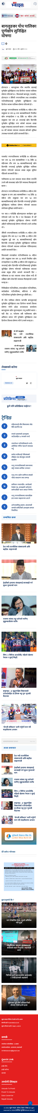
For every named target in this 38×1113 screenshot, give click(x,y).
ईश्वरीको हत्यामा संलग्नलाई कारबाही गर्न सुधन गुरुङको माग (18, 584)
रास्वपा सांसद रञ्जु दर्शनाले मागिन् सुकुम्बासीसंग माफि (15, 620)
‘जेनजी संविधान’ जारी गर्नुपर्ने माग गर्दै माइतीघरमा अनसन (17, 728)
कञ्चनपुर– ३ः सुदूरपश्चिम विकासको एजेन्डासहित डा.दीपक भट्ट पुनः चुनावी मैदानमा (17, 693)
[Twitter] (27, 383)
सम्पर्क (4, 1073)
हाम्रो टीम (4, 1066)
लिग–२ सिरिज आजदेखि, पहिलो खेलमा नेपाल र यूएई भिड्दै (18, 656)
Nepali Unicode (7, 1099)
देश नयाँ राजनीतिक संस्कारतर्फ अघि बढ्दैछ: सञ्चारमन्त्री (16, 548)
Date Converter (7, 1095)
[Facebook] (30, 383)
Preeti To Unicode (8, 1092)
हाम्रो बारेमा (5, 1069)
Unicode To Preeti (8, 1088)
